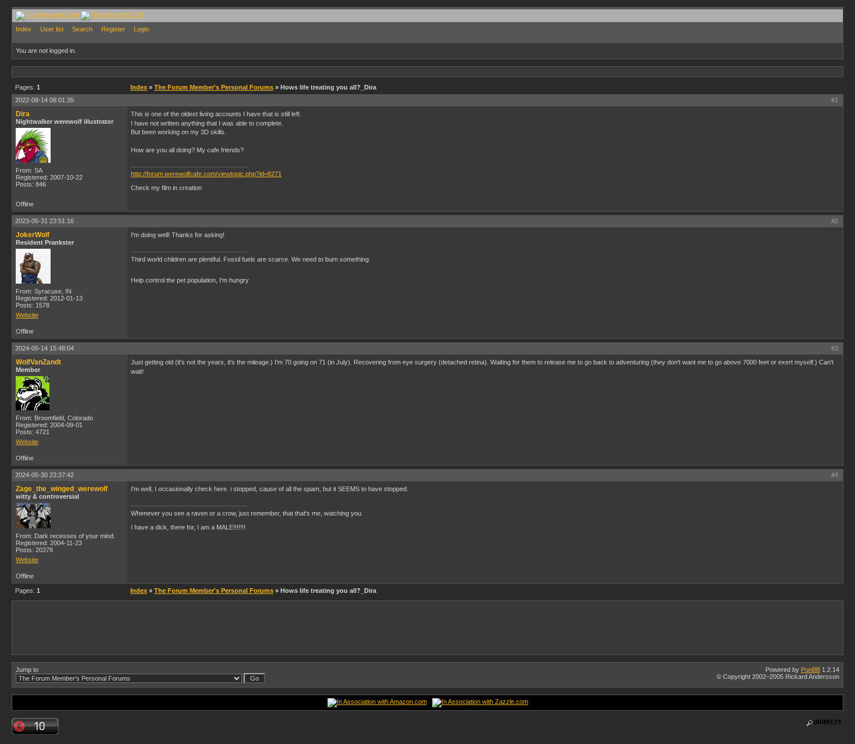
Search (82, 29)
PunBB (810, 669)
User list (51, 29)
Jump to (27, 669)
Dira (23, 114)
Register (113, 29)
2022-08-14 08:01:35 (44, 99)
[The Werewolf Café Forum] (47, 15)
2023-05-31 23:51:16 (44, 220)
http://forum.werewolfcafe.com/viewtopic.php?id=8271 (206, 173)
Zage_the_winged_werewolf (62, 489)
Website (27, 315)
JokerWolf (32, 235)
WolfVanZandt (38, 362)
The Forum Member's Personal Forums (213, 87)
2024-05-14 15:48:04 (44, 348)
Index (23, 29)
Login (141, 29)
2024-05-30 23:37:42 (44, 474)
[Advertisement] (224, 71)
